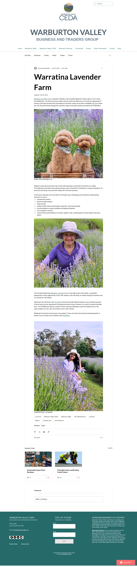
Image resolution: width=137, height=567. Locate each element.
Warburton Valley (66, 416)
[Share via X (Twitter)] (39, 432)
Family (46, 55)
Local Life (38, 416)
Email (54, 531)
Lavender (92, 416)
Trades (62, 55)
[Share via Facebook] (35, 432)
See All (110, 448)
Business (37, 55)
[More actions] (102, 68)
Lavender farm (47, 420)
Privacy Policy (13, 544)
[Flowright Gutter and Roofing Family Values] (68, 459)
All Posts (28, 55)
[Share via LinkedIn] (44, 432)
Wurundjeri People (98, 530)
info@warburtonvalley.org (20, 530)
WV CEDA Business (80, 416)
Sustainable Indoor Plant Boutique (36, 471)
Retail (54, 55)
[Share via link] (48, 432)
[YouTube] (21, 537)
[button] (110, 55)
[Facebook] (11, 537)
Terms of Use (25, 544)
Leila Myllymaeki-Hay (66, 554)
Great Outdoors (59, 420)
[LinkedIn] (18, 537)
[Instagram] (15, 537)
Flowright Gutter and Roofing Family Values (68, 471)
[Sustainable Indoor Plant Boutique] (38, 459)
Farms (70, 55)
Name (54, 523)
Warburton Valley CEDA (51, 416)
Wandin (37, 420)
